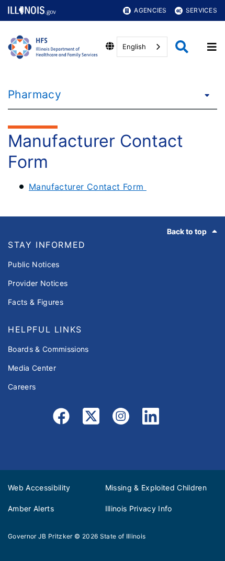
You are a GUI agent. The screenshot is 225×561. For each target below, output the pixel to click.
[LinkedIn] (150, 418)
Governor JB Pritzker (40, 536)
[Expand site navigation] (212, 47)
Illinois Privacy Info (138, 508)
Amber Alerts (31, 508)
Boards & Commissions (48, 349)
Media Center (32, 367)
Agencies (150, 10)
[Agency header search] (181, 46)
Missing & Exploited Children (156, 487)
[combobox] (142, 47)
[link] (61, 418)
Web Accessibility (39, 487)
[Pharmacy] (204, 94)
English (134, 46)
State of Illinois (123, 536)
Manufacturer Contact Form (88, 186)
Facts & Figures (35, 301)
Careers (22, 386)
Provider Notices (38, 283)
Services (201, 10)
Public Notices (34, 264)
